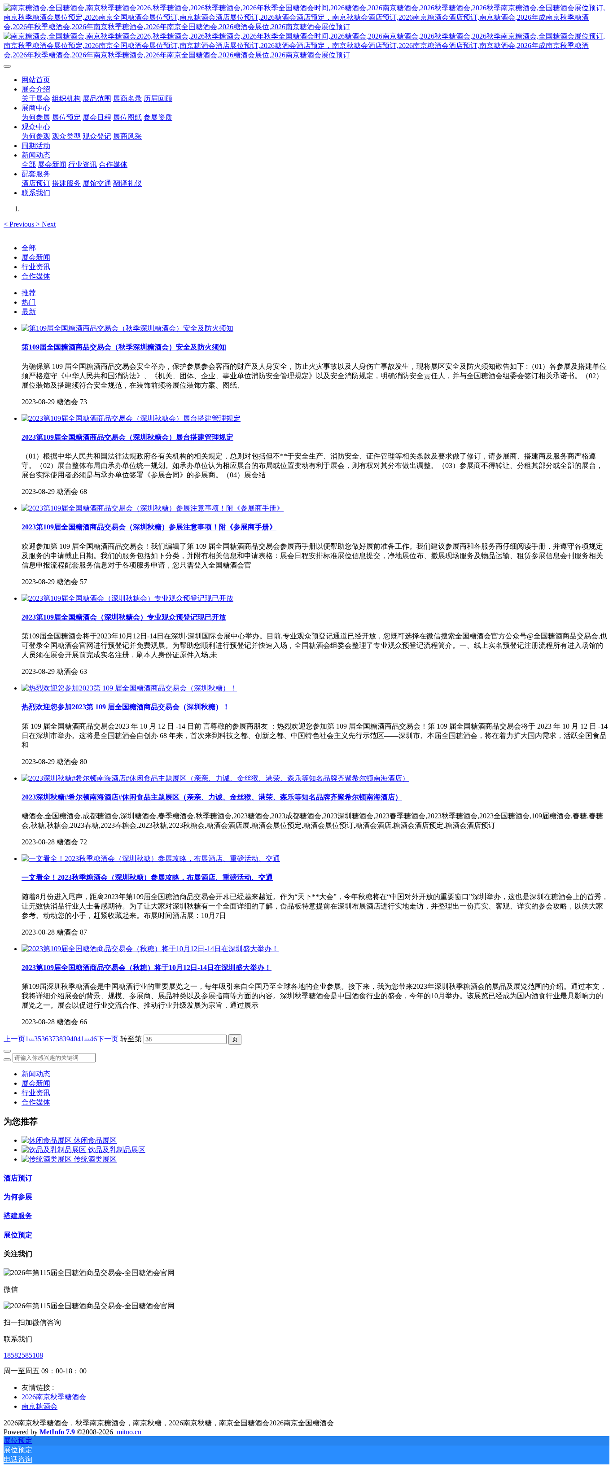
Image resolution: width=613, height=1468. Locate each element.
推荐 (29, 293)
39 (66, 1039)
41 (80, 1039)
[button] (20, 224)
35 (37, 1039)
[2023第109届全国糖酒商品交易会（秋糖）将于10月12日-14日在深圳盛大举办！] (150, 948)
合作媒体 (36, 276)
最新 (29, 311)
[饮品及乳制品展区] (55, 1149)
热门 (29, 302)
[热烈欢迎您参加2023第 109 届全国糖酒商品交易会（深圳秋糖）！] (129, 688)
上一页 (14, 1039)
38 (59, 1039)
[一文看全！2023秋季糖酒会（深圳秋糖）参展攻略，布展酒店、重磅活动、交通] (151, 858)
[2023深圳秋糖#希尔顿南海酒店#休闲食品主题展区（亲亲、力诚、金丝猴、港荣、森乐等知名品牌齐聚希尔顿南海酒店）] (215, 778)
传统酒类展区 (95, 1159)
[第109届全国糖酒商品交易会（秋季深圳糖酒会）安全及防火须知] (127, 328)
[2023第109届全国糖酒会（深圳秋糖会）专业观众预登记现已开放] (127, 598)
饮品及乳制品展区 (116, 1149)
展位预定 (18, 1235)
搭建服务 (18, 1215)
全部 (29, 164)
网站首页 (36, 79)
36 (44, 1039)
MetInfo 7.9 (57, 1432)
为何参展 (18, 1197)
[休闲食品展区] (48, 1140)
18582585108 (23, 1355)
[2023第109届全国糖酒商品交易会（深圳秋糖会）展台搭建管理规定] (131, 418)
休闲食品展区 (95, 1140)
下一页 (107, 1039)
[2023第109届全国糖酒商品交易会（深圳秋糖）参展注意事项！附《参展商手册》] (153, 508)
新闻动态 (36, 1074)
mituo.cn (129, 1432)
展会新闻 (36, 257)
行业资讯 (36, 267)
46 (93, 1039)
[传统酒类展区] (48, 1159)
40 (73, 1039)
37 (52, 1039)
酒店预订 (18, 1178)
